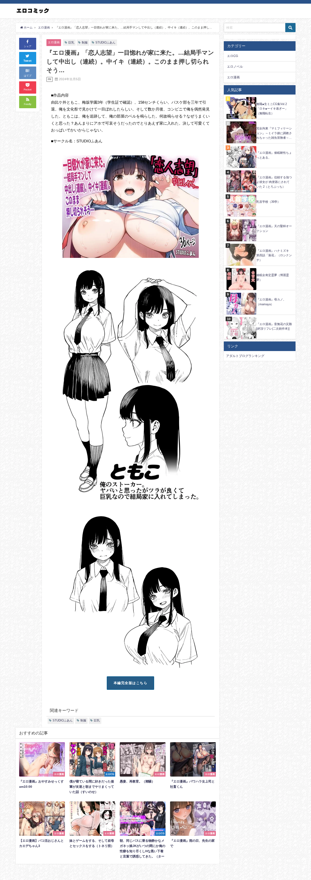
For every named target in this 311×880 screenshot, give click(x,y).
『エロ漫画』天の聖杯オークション (274, 228)
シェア (27, 46)
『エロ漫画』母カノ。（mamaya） (271, 302)
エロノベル (235, 66)
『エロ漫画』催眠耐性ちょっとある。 (274, 155)
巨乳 (71, 42)
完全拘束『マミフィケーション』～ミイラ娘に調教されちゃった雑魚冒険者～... (274, 133)
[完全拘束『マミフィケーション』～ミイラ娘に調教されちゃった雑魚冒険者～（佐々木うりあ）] (260, 121)
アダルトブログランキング (245, 355)
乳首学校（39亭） (268, 201)
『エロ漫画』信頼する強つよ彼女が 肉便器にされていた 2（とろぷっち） (274, 182)
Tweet (27, 61)
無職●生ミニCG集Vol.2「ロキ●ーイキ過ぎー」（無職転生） (272, 109)
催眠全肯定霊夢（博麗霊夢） (272, 277)
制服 (85, 42)
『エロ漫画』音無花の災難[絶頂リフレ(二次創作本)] (274, 326)
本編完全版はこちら (131, 683)
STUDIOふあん (105, 42)
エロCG (232, 55)
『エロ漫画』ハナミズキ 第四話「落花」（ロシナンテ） (274, 255)
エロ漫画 (54, 42)
